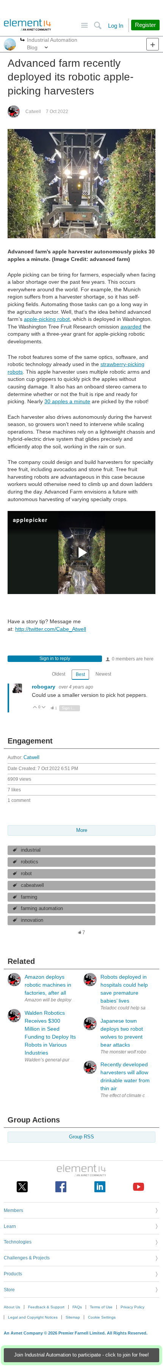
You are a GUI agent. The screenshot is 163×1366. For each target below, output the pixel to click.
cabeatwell (32, 885)
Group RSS (81, 1137)
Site (84, 25)
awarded (131, 327)
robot (26, 873)
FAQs (77, 1307)
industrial (31, 850)
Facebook (60, 1186)
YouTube (138, 1186)
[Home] (27, 25)
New (152, 44)
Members (13, 1210)
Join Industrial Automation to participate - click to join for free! (81, 1355)
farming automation (42, 908)
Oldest (58, 674)
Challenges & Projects (27, 1258)
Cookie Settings (102, 1317)
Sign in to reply (54, 658)
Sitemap (73, 1317)
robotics (29, 862)
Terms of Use (101, 1307)
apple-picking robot (47, 319)
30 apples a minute (67, 401)
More (22, 40)
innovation (32, 920)
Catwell (33, 111)
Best (80, 674)
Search (97, 25)
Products (13, 1274)
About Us (12, 1307)
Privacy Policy (132, 1307)
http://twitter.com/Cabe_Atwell (50, 629)
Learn (10, 1226)
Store (9, 1289)
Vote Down (44, 707)
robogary (44, 687)
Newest (103, 674)
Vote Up (35, 707)
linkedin (99, 1186)
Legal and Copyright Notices (33, 1317)
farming (29, 897)
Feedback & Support (46, 1307)
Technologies (17, 1242)
